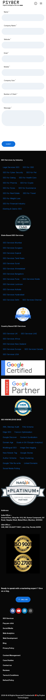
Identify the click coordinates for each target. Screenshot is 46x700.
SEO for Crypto (26, 183)
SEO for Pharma (10, 183)
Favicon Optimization (23, 432)
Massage (8, 108)
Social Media (8, 628)
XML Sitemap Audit (11, 427)
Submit (8, 144)
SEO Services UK (10, 333)
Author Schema (9, 458)
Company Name (10, 26)
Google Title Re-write (12, 463)
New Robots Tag (10, 453)
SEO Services (8, 618)
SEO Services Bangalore (13, 274)
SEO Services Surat (11, 263)
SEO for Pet (31, 172)
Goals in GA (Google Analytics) (30, 442)
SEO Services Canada (33, 349)
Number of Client (10, 94)
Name (6, 12)
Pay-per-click (8, 623)
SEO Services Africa (11, 339)
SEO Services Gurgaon (12, 248)
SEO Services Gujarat (12, 253)
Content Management (11, 655)
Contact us (7, 665)
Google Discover (10, 437)
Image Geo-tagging (28, 447)
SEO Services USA (11, 354)
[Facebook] (13, 611)
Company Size (10, 80)
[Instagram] (30, 611)
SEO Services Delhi (11, 300)
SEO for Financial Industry (14, 203)
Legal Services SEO (11, 167)
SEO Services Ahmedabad (14, 269)
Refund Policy (8, 680)
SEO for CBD (28, 167)
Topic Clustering (26, 458)
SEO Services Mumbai (12, 243)
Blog (4, 643)
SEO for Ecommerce (27, 188)
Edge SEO (7, 432)
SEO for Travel (29, 193)
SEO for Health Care (27, 177)
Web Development (10, 638)
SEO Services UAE (29, 333)
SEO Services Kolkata (12, 289)
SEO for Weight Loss (11, 198)
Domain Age (8, 442)
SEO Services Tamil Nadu (13, 258)
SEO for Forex (9, 188)
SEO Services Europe (12, 349)
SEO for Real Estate (11, 193)
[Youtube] (18, 611)
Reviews (6, 670)
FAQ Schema (27, 427)
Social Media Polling (11, 468)
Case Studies (8, 660)
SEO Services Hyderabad (13, 294)
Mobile (7, 67)
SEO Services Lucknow (13, 284)
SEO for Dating (9, 177)
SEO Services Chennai (31, 300)
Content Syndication (28, 437)
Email (6, 53)
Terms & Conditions (11, 675)
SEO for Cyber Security (13, 172)
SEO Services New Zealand (14, 344)
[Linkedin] (24, 611)
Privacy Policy (8, 648)
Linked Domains (30, 463)
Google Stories (26, 453)
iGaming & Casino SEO (12, 209)
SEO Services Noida (31, 279)
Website (7, 39)
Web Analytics (8, 633)
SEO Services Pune (11, 279)
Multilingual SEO (10, 447)
